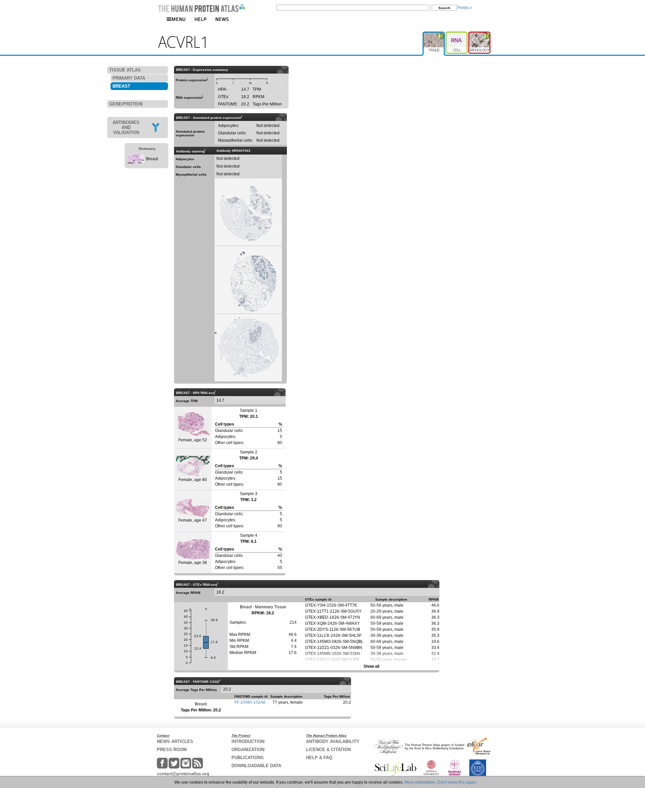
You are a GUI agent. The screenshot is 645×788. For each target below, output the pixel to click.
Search (444, 8)
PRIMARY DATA (129, 78)
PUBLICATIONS (247, 757)
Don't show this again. (457, 782)
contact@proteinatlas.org (183, 773)
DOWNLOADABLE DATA (256, 765)
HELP (201, 19)
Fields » (465, 7)
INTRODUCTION (247, 741)
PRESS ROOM (172, 749)
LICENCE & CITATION (328, 749)
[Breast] (135, 162)
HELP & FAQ (319, 757)
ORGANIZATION (247, 749)
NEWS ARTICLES (175, 741)
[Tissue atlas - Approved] (434, 34)
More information (419, 782)
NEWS (222, 19)
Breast (152, 159)
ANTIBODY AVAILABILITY (332, 741)
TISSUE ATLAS (125, 70)
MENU (179, 19)
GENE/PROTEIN (125, 103)
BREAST (121, 86)
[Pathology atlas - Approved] (479, 34)
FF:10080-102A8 (249, 702)
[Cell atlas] (456, 34)
